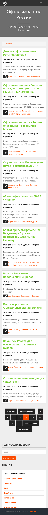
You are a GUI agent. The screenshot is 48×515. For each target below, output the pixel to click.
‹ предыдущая (26, 411)
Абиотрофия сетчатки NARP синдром (22, 197)
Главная (8, 43)
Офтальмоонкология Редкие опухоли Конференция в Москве (22, 125)
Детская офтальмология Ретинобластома (20, 53)
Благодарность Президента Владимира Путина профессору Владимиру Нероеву (22, 235)
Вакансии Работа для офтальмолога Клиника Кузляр (19, 344)
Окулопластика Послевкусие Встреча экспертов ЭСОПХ (23, 164)
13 (19, 423)
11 (40, 417)
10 (33, 417)
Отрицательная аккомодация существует (23, 379)
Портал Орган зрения (13, 478)
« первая (11, 411)
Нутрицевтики (10, 507)
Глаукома (8, 483)
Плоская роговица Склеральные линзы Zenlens (22, 305)
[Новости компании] (35, 511)
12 (12, 423)
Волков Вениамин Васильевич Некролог (18, 275)
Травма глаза (10, 502)
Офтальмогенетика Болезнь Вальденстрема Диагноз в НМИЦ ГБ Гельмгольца (22, 88)
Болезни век (9, 498)
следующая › (31, 423)
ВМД (6, 488)
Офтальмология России (14, 473)
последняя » (24, 429)
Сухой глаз (9, 493)
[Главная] (3, 3)
